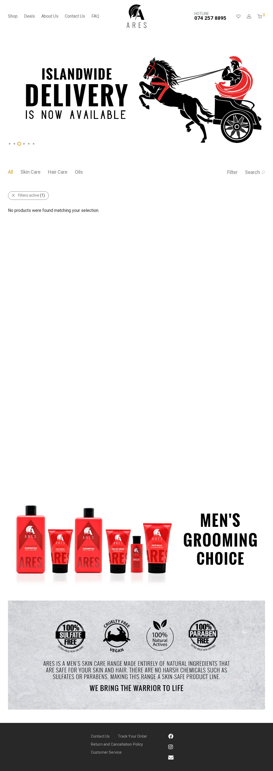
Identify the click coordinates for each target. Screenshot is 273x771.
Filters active (31, 195)
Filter (232, 172)
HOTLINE (210, 16)
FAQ (95, 16)
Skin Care (31, 172)
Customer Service (106, 752)
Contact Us (75, 16)
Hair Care (57, 172)
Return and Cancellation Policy (117, 744)
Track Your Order (132, 736)
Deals (29, 16)
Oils (79, 172)
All (10, 172)
